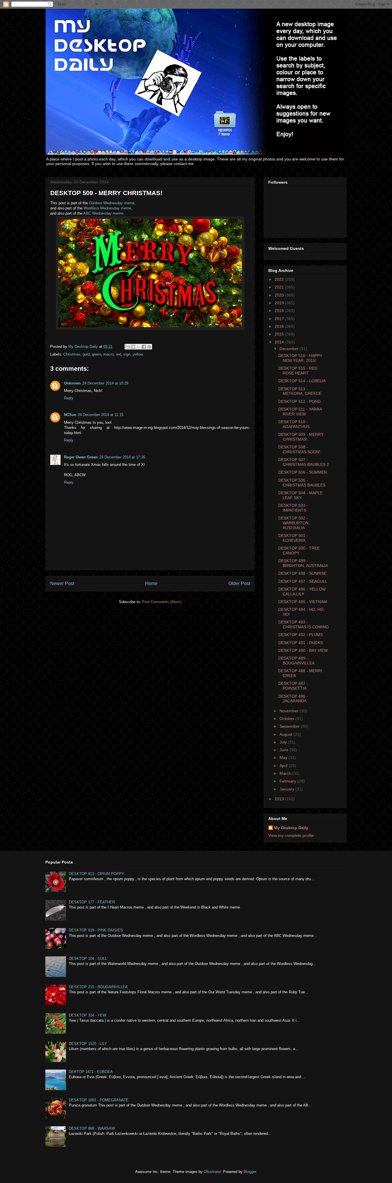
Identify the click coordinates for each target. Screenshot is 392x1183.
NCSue (70, 415)
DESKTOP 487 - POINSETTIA (293, 685)
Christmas (71, 354)
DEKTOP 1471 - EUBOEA (91, 1072)
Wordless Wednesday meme (107, 208)
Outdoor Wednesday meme (111, 203)
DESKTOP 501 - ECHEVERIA (293, 538)
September (290, 726)
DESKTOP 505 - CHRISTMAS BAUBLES (301, 482)
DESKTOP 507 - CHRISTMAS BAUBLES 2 (303, 462)
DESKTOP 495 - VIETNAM (302, 601)
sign (126, 354)
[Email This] (127, 347)
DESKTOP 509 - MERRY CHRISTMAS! (300, 437)
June (285, 750)
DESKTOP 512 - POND (299, 401)
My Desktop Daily (291, 827)
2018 (280, 310)
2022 (280, 279)
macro (108, 354)
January (287, 789)
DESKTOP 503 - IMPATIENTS (293, 508)
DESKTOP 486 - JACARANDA (293, 698)
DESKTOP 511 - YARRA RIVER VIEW (300, 411)
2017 (280, 318)
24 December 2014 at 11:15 (100, 415)
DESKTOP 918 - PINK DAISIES (96, 930)
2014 (280, 342)
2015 (280, 334)
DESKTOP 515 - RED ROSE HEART (297, 370)
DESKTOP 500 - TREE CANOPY (299, 550)
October (287, 718)
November (290, 711)
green (96, 354)
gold (86, 354)
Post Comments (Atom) (161, 602)
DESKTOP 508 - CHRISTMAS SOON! (299, 449)
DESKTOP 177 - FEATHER (92, 902)
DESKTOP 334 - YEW (87, 1015)
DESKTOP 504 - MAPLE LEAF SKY (300, 495)
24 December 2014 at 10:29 (105, 383)
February (288, 781)
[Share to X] (138, 347)
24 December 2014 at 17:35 (122, 457)
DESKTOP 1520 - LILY (88, 1043)
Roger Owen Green (81, 457)
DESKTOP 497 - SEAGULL (302, 581)
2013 (280, 798)
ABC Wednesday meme (103, 213)
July (284, 742)
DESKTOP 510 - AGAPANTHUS (294, 424)
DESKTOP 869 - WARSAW (92, 1128)
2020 (280, 295)
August (286, 734)
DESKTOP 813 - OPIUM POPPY (96, 874)
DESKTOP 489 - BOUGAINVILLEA (296, 660)
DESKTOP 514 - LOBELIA (302, 380)
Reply (68, 398)
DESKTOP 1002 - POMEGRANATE (99, 1100)
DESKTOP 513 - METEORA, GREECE (299, 391)
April (284, 765)
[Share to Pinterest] (149, 347)
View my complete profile (291, 835)
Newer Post (62, 583)
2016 (280, 326)
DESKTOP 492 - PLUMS (300, 634)
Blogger (250, 1172)
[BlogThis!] (133, 347)
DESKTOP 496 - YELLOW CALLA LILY (302, 591)
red (118, 354)
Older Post (239, 583)
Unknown (72, 383)
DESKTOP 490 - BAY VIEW (303, 650)
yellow (138, 354)
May (284, 757)
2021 (280, 287)
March (286, 773)
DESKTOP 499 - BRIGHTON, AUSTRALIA (303, 563)
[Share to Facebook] (144, 347)
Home (151, 583)
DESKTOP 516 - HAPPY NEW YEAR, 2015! (300, 358)
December (290, 348)
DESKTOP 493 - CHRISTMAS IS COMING (303, 624)
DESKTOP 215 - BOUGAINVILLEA (98, 987)
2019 (280, 303)
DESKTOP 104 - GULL (88, 958)
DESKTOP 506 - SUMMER (302, 472)
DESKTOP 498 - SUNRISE (302, 573)
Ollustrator (212, 1172)
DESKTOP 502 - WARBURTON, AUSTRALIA (294, 523)
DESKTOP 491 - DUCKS (300, 642)
